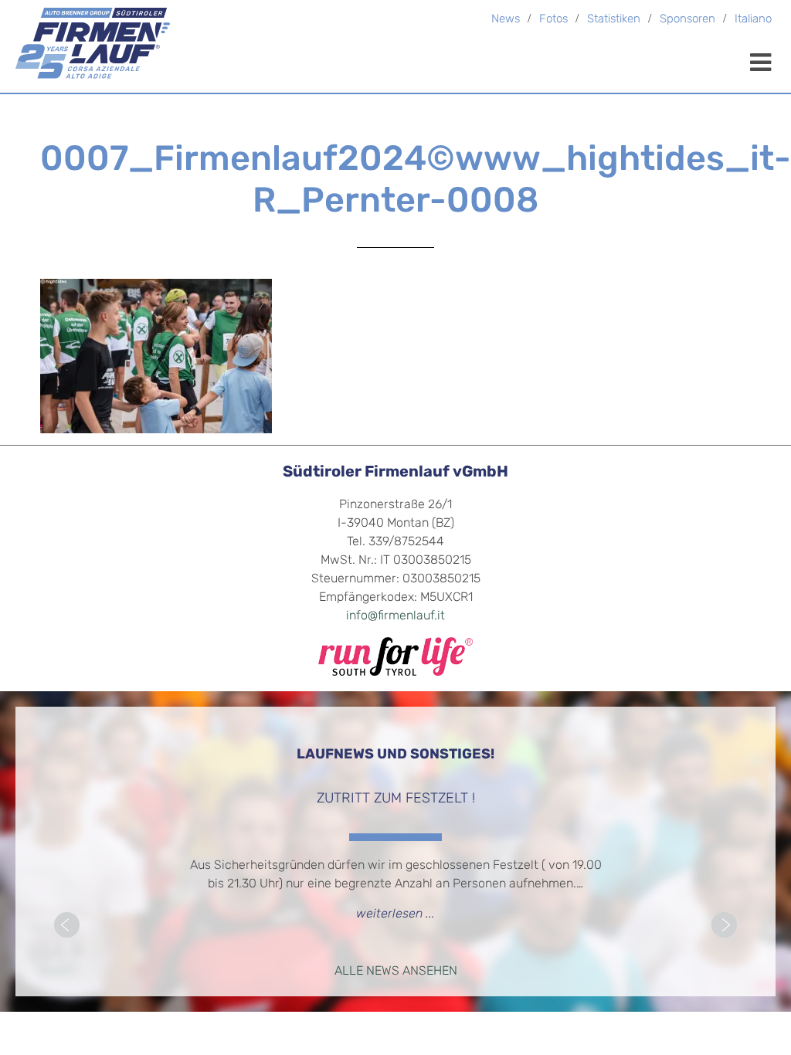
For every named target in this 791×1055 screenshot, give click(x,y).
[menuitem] (753, 20)
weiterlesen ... (395, 914)
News (505, 19)
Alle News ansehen (395, 971)
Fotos (553, 19)
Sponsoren (687, 19)
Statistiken (613, 19)
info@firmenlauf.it (395, 616)
